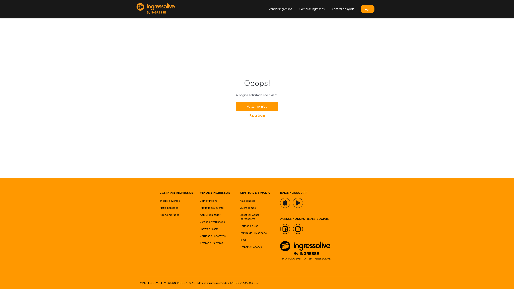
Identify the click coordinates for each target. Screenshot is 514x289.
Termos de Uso (249, 226)
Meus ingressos (169, 208)
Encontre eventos (170, 201)
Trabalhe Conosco (251, 247)
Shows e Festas (209, 229)
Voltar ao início (257, 106)
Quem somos (248, 208)
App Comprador (169, 215)
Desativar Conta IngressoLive (249, 217)
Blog (243, 240)
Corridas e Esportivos (213, 236)
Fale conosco (248, 201)
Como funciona (208, 201)
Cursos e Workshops (212, 222)
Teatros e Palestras (211, 243)
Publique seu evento (212, 208)
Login (367, 9)
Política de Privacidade (253, 233)
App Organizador (210, 215)
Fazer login (257, 115)
